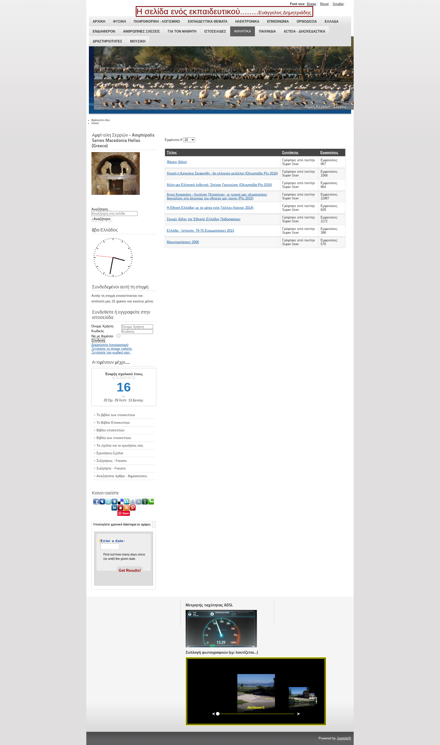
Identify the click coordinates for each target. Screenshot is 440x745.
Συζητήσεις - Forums (112, 461)
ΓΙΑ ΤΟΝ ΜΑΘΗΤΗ (182, 31)
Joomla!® (344, 738)
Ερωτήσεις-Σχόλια (110, 453)
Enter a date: (113, 541)
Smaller (338, 4)
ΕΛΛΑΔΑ (331, 21)
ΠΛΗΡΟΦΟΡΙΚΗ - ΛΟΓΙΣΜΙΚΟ (157, 21)
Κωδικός (97, 331)
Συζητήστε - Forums (111, 468)
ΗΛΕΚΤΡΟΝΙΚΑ (247, 21)
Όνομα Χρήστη (102, 326)
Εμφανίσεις (329, 152)
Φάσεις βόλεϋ (177, 162)
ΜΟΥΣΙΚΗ (137, 41)
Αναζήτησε (102, 219)
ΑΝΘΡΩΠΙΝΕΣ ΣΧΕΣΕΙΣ (141, 31)
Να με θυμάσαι (102, 336)
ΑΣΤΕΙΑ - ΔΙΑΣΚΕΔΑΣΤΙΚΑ (304, 31)
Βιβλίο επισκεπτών (111, 430)
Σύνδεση (98, 340)
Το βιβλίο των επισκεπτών (116, 415)
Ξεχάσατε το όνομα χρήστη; (111, 348)
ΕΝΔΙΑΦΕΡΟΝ (104, 31)
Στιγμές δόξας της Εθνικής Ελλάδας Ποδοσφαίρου (203, 219)
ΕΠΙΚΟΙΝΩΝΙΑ (278, 21)
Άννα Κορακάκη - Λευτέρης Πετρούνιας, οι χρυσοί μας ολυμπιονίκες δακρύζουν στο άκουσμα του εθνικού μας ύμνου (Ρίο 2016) (217, 196)
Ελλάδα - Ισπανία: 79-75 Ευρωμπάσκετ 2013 (200, 230)
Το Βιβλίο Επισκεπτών (113, 423)
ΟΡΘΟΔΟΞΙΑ (307, 21)
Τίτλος (172, 152)
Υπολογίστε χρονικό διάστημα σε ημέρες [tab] (122, 524)
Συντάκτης (290, 152)
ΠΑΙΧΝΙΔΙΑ (267, 31)
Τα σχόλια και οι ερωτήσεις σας (120, 445)
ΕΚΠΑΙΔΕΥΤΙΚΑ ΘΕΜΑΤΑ (207, 21)
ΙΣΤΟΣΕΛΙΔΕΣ (215, 31)
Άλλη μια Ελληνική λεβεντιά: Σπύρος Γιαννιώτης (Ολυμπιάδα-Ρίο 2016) (219, 185)
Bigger (311, 4)
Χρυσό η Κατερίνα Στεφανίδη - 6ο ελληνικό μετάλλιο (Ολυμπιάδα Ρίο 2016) (222, 173)
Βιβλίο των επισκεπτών (114, 438)
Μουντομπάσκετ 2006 (183, 242)
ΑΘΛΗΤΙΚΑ (242, 31)
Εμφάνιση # (174, 140)
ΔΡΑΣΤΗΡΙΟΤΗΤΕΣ (107, 41)
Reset (324, 4)
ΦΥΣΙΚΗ (119, 21)
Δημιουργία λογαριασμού (109, 345)
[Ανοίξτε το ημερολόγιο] (120, 547)
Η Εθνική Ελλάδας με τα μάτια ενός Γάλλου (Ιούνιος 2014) (210, 208)
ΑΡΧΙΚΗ (99, 21)
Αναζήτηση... (101, 209)
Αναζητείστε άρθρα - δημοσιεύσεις (122, 476)
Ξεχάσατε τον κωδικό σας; (111, 352)
